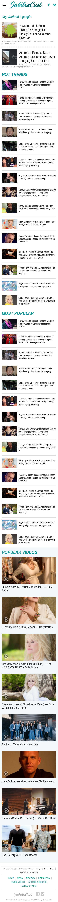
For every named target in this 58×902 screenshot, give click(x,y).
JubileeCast (23, 895)
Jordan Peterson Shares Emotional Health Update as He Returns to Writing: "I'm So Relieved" (37, 238)
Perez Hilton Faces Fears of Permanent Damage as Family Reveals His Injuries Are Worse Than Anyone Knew (36, 100)
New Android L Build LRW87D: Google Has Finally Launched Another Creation (35, 31)
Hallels (26, 4)
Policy (38, 869)
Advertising (34, 872)
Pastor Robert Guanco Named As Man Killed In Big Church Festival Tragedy (35, 131)
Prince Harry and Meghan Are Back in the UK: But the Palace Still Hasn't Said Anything (37, 270)
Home (11, 878)
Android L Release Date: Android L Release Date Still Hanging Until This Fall (37, 56)
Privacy (31, 869)
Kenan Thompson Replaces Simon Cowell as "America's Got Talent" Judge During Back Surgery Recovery (37, 162)
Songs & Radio (29, 885)
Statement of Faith (48, 869)
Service (14, 869)
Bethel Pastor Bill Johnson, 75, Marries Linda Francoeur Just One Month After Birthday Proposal (35, 116)
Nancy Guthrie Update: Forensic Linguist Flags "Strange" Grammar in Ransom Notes (36, 84)
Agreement (23, 869)
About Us (6, 869)
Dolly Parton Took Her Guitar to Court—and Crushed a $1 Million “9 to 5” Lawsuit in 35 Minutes (37, 300)
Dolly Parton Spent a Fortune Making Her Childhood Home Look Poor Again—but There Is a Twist (36, 146)
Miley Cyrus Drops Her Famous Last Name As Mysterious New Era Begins (37, 223)
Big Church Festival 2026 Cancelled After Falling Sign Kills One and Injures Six (37, 285)
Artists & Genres (37, 882)
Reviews (30, 878)
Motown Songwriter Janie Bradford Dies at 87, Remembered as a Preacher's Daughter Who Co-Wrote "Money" (37, 192)
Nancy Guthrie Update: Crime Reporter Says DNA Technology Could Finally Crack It (37, 208)
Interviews (44, 878)
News (20, 878)
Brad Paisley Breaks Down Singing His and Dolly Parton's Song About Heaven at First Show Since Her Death (37, 254)
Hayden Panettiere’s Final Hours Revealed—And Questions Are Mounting (37, 177)
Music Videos (18, 882)
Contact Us (24, 872)
